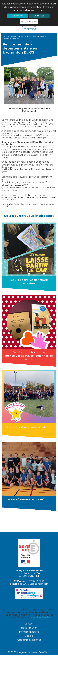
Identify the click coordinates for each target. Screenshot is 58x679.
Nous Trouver (29, 627)
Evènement (29, 111)
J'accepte (17, 15)
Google (29, 636)
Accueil (7, 36)
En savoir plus (29, 21)
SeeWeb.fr (45, 652)
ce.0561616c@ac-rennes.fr (33, 584)
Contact (29, 623)
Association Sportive (36, 108)
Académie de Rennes (29, 640)
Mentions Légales (29, 631)
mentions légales (40, 617)
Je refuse (39, 15)
